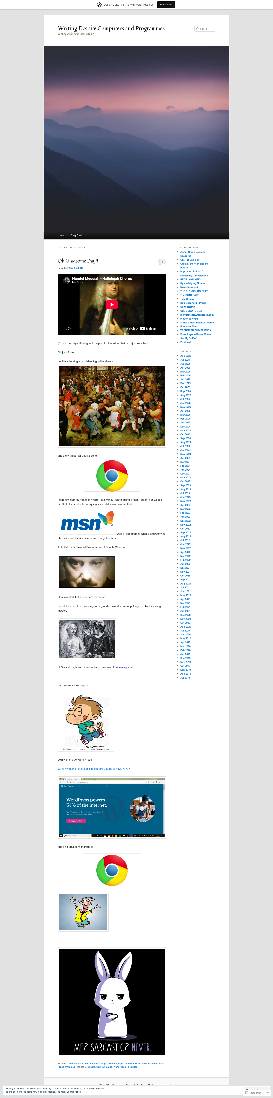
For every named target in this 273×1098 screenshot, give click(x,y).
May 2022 (185, 548)
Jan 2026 (185, 379)
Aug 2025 (185, 395)
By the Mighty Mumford (193, 283)
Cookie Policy (73, 1091)
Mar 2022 (185, 556)
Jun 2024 (185, 450)
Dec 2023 (185, 473)
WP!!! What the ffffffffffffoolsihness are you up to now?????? (94, 768)
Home (62, 235)
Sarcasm (152, 1063)
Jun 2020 (185, 634)
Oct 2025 (185, 387)
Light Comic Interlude (129, 1063)
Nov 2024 (185, 430)
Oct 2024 (185, 434)
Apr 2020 (185, 642)
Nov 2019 (185, 662)
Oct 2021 (185, 575)
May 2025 (185, 407)
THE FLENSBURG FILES (194, 291)
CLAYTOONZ (187, 307)
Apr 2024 (185, 458)
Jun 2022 (185, 544)
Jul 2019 (185, 677)
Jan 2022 (185, 564)
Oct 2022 (185, 528)
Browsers (90, 1066)
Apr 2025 (185, 410)
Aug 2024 (185, 442)
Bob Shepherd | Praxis (193, 303)
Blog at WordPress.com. (112, 1085)
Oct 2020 (185, 622)
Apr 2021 (185, 599)
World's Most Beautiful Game (197, 322)
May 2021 (185, 595)
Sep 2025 (185, 391)
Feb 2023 (185, 512)
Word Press (119, 1066)
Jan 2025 (185, 422)
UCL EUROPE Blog (191, 310)
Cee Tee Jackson (189, 259)
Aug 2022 (185, 536)
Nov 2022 (185, 524)
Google (103, 1063)
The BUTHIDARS (189, 295)
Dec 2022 (185, 520)
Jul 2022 (185, 540)
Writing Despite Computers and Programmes (111, 28)
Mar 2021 (185, 603)
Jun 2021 (185, 591)
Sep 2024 (185, 438)
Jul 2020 (185, 630)
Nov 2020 (185, 619)
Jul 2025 (185, 399)
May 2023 (185, 501)
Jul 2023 (185, 493)
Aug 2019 (185, 673)
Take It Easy (187, 299)
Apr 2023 (185, 505)
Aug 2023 (185, 489)
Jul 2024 (185, 446)
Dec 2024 (185, 426)
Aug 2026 (185, 355)
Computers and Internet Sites (83, 1063)
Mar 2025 (185, 414)
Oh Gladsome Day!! (78, 261)
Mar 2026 (185, 371)
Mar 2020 (185, 646)
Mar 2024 (185, 462)
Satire (109, 1066)
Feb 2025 (185, 418)
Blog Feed (76, 235)
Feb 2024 (185, 465)
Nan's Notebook (189, 287)
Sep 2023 (185, 485)
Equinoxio (186, 342)
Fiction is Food (189, 318)
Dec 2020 (185, 615)
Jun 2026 (185, 363)
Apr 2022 (185, 552)
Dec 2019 (185, 658)
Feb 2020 (185, 650)
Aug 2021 (185, 583)
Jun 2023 (185, 497)
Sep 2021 (185, 579)
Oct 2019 (185, 666)
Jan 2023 (185, 516)
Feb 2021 (185, 607)
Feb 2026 (185, 375)
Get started (166, 4)
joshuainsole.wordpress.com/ (197, 314)
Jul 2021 (185, 587)
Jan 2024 (185, 469)
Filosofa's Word (189, 326)
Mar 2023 (185, 509)
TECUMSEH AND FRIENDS (195, 330)
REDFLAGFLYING (190, 279)
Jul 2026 (185, 359)
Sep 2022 (185, 532)
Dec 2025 (185, 383)
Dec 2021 (185, 567)
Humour (112, 1063)
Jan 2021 (185, 611)
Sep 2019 (185, 669)
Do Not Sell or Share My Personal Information (150, 1085)
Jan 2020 (185, 654)
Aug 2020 (185, 626)
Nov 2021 (185, 571)
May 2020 (185, 638)
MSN (144, 1063)
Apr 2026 (185, 367)
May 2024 (185, 454)
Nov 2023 (185, 477)
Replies (132, 1066)
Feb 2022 (185, 560)
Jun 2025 (185, 403)
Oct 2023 (185, 481)
